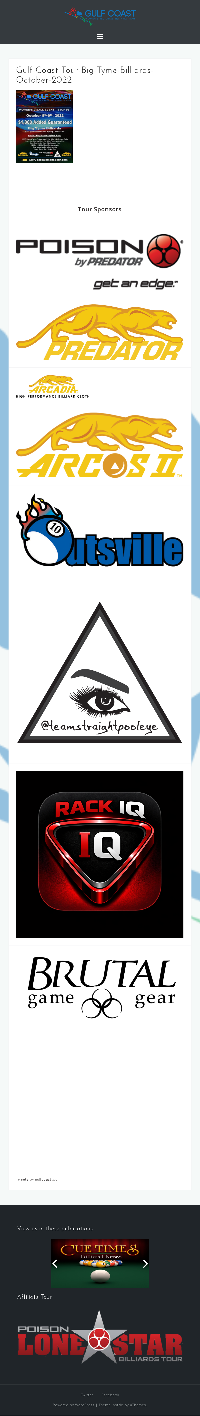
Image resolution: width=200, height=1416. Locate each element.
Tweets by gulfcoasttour (37, 1179)
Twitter (87, 1395)
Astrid (118, 1405)
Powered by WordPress (73, 1405)
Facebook (110, 1395)
